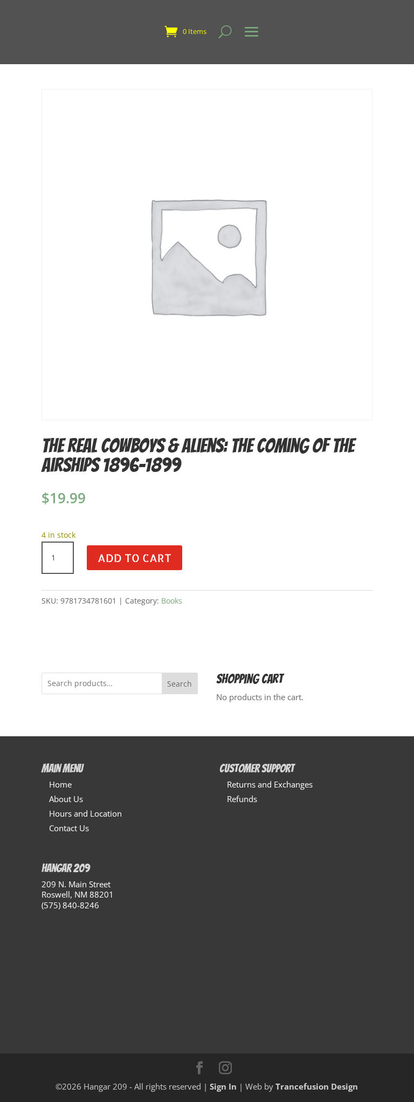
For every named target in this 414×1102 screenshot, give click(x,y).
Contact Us (69, 828)
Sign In (223, 1086)
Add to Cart (134, 558)
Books (171, 601)
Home (60, 784)
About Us (66, 798)
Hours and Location (85, 813)
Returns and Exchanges (270, 784)
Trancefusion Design (316, 1086)
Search (179, 684)
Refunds (242, 798)
